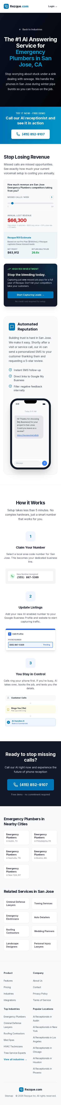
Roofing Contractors (14, 1033)
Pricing (7, 987)
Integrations (10, 1000)
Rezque (19, 6)
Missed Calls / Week (18, 197)
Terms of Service (42, 1000)
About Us (37, 980)
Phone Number (14, 640)
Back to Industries (32, 29)
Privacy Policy (40, 993)
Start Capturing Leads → (30, 294)
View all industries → (15, 1059)
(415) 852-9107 (33, 134)
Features (8, 980)
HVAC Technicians (13, 1046)
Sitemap (9, 1095)
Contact (37, 987)
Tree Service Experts (15, 1053)
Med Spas (9, 1040)
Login (52, 6)
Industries (9, 993)
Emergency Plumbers (15, 1016)
